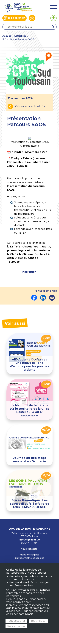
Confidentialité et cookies (29, 558)
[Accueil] (18, 7)
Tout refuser (38, 620)
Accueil (6, 36)
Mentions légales (29, 554)
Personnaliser (16, 626)
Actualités (20, 36)
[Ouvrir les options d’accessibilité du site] (53, 18)
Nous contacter (29, 548)
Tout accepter (16, 620)
